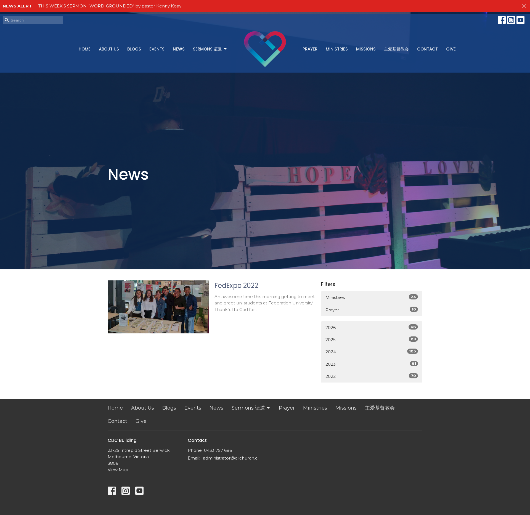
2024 (370, 351)
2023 (370, 364)
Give (451, 49)
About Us (109, 49)
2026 (370, 327)
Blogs (134, 49)
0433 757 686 (218, 450)
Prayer (310, 49)
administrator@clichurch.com (232, 458)
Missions (366, 49)
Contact (427, 49)
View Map (118, 469)
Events (157, 49)
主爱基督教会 (396, 49)
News (179, 49)
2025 (370, 339)
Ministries (337, 49)
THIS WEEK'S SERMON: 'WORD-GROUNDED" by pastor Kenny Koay (109, 6)
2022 (370, 376)
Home (85, 49)
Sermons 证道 (207, 49)
